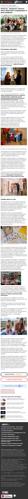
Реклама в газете (18, 429)
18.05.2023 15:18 (4, 5)
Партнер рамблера (13, 492)
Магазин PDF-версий (7, 430)
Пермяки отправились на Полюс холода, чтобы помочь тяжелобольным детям (15, 408)
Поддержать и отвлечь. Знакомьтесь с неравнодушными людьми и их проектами (16, 399)
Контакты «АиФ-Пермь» (8, 434)
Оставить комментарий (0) (14, 379)
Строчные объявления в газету (10, 436)
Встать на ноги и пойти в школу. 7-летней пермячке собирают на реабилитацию (15, 403)
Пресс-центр (19, 427)
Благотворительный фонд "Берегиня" (10, 33)
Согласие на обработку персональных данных (12, 475)
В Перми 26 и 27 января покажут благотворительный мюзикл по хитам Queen (16, 412)
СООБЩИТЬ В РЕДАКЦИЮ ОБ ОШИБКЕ (11, 445)
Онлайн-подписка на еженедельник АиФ (13, 432)
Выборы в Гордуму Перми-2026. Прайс (12, 443)
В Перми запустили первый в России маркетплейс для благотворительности (15, 416)
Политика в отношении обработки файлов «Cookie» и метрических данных (12, 479)
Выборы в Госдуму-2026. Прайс (10, 438)
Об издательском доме (8, 427)
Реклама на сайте (6, 429)
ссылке (3, 369)
